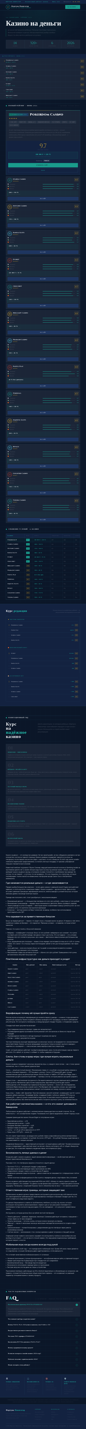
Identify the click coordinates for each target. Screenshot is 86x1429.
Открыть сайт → (43, 165)
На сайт (43, 198)
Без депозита (38, 1417)
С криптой (38, 1419)
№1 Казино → (73, 7)
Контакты (70, 1414)
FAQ (52, 1419)
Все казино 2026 (39, 1412)
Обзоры (53, 1412)
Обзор (43, 170)
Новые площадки (39, 1414)
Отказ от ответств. (72, 1419)
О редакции (70, 1412)
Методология (54, 1414)
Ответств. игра (71, 1417)
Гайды (53, 1417)
